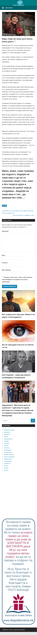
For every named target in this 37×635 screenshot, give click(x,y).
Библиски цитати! (9, 430)
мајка (4, 205)
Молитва (6, 448)
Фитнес (6, 468)
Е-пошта (5, 262)
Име (4, 255)
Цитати (6, 470)
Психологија (7, 461)
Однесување (8, 452)
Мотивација (7, 450)
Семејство (7, 463)
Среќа (6, 466)
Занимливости (8, 439)
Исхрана (6, 443)
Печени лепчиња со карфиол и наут (23, 215)
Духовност (7, 434)
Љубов (6, 445)
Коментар (5, 231)
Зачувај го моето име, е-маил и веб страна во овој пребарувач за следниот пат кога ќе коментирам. (17, 279)
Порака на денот (9, 454)
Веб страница (6, 270)
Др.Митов (7, 432)
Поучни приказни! (9, 457)
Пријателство (8, 459)
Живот (6, 436)
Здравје (6, 441)
